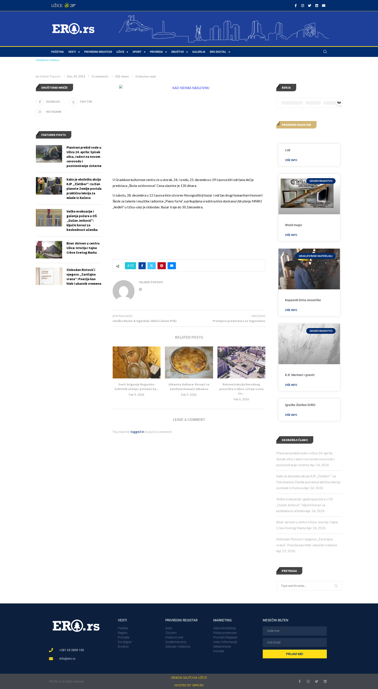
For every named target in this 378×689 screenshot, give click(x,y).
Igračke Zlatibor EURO (300, 405)
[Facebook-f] (295, 5)
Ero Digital (218, 51)
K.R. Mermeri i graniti (300, 375)
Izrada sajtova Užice (189, 677)
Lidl (287, 150)
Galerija (198, 51)
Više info (291, 160)
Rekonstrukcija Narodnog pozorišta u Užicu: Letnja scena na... (241, 388)
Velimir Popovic (50, 76)
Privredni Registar (98, 51)
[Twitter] (309, 5)
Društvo (177, 51)
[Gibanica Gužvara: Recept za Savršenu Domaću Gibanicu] (189, 362)
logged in (137, 432)
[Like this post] (131, 265)
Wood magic (293, 225)
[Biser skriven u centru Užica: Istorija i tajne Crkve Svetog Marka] (49, 249)
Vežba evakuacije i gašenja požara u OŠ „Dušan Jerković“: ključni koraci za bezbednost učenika (304, 505)
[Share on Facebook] (142, 265)
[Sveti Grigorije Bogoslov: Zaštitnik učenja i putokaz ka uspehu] (137, 362)
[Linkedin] (316, 5)
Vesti (72, 51)
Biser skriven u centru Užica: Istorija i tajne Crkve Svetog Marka (83, 248)
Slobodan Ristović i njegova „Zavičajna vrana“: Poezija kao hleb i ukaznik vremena (83, 277)
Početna (57, 51)
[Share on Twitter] (151, 265)
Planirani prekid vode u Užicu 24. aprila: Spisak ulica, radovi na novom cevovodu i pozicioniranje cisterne (305, 459)
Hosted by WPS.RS (189, 685)
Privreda (156, 51)
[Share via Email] (172, 265)
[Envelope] (323, 5)
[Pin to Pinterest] (162, 265)
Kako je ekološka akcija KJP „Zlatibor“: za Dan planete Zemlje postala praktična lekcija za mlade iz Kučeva (308, 482)
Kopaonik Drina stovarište (303, 300)
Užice (120, 51)
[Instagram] (302, 5)
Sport (137, 51)
